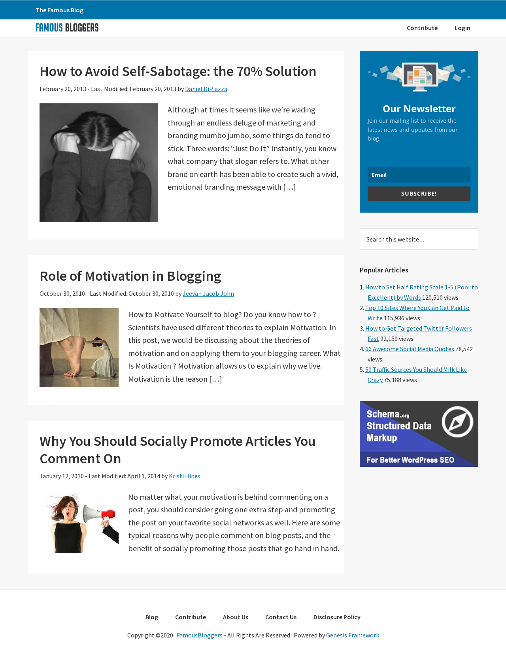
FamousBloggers (200, 635)
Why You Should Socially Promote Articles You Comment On (178, 449)
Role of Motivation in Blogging (130, 276)
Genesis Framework (352, 635)
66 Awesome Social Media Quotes (409, 349)
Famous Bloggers (67, 27)
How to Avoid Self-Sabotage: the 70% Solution (178, 71)
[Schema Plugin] (419, 464)
